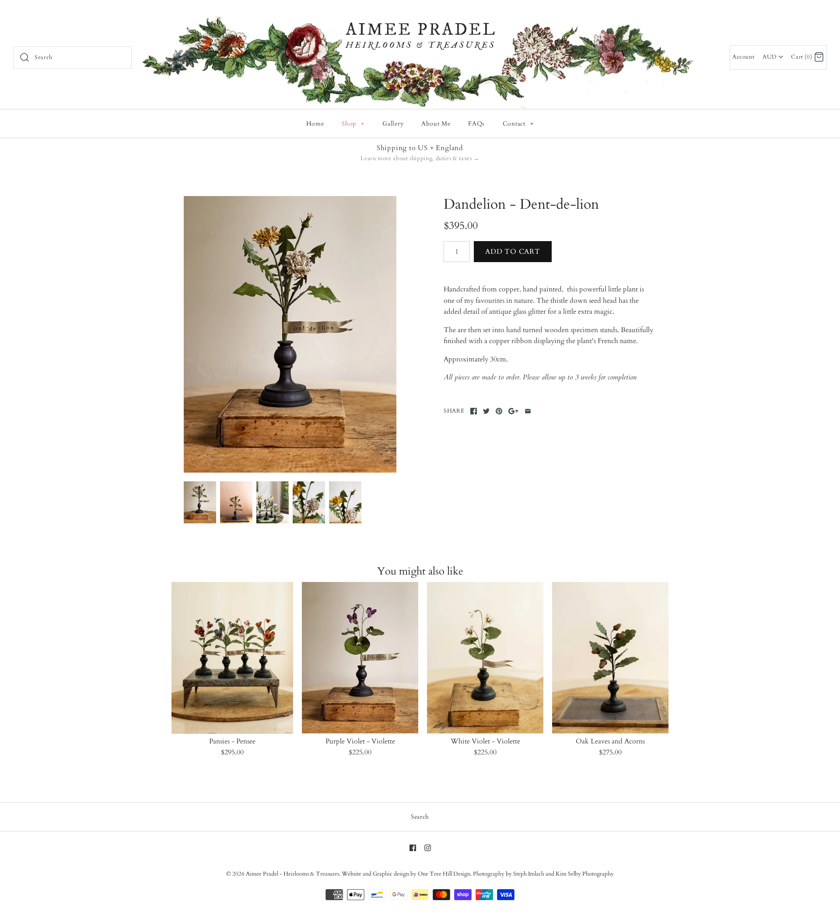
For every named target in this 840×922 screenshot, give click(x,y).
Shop (353, 123)
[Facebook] (413, 848)
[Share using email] (528, 411)
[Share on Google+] (513, 411)
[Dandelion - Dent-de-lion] (290, 334)
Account (743, 57)
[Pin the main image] (499, 411)
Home (315, 123)
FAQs (476, 123)
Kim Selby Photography (585, 874)
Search (420, 817)
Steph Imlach (528, 874)
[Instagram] (427, 848)
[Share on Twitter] (486, 411)
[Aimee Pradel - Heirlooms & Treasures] (420, 14)
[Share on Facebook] (473, 411)
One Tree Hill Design (444, 874)
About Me (436, 123)
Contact (518, 123)
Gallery (392, 123)
